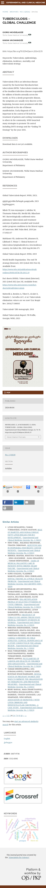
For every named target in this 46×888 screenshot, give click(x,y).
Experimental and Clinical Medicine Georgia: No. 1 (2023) (25, 708)
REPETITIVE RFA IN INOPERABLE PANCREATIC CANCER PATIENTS (25, 548)
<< (4, 715)
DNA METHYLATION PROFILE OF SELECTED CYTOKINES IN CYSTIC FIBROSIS (24, 602)
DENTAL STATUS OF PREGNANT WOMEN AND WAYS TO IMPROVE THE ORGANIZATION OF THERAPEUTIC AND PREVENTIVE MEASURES (25, 679)
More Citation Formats (16, 437)
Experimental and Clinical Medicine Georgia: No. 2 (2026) (25, 664)
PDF (8, 392)
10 (21, 715)
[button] (8, 502)
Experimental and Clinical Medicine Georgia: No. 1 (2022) (24, 538)
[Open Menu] (2, 2)
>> (26, 715)
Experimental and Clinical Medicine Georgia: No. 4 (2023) (24, 623)
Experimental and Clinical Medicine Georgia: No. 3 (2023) (24, 605)
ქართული (8, 742)
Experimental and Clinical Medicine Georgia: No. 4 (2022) (24, 551)
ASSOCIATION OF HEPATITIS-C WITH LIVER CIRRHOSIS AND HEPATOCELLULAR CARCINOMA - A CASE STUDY (23, 704)
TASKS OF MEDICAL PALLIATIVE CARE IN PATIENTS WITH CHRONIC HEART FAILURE (23, 564)
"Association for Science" (19, 857)
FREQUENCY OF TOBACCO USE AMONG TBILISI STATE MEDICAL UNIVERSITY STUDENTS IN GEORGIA (24, 619)
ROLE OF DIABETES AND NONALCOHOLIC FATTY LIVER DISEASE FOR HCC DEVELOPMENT (25, 533)
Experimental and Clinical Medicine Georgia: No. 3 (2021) (24, 685)
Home (5, 12)
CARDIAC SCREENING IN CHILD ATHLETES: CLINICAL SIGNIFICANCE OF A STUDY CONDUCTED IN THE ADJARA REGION (25, 642)
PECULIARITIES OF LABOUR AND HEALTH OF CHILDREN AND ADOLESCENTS (24, 661)
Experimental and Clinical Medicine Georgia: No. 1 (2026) (23, 646)
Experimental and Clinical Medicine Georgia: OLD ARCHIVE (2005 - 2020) (25, 584)
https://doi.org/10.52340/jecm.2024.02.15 (25, 51)
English (7, 738)
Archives (14, 12)
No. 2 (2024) (25, 12)
